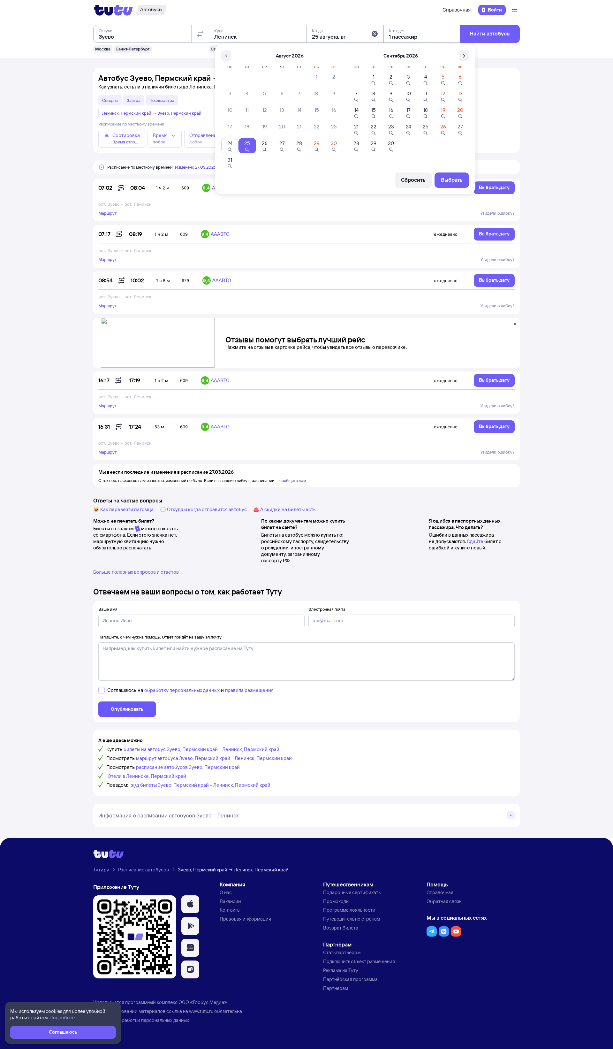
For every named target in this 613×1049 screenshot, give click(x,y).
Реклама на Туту (340, 970)
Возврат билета (340, 928)
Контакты (230, 910)
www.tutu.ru (201, 1011)
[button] (374, 34)
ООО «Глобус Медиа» (202, 1002)
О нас (226, 892)
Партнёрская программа (350, 979)
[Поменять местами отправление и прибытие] (200, 34)
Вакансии (230, 901)
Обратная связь (444, 901)
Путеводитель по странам (351, 919)
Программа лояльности (349, 910)
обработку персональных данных (182, 690)
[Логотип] (113, 10)
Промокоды (336, 901)
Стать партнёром (341, 952)
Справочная (457, 10)
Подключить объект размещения (359, 961)
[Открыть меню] (515, 10)
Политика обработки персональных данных (141, 1020)
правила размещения (249, 690)
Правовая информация (245, 919)
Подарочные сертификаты (352, 892)
